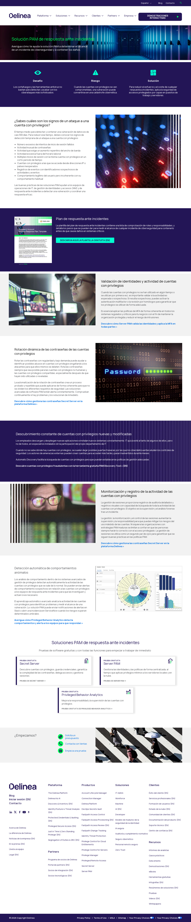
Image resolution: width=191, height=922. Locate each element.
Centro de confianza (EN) (161, 830)
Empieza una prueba (75, 750)
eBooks (152, 871)
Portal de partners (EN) (59, 865)
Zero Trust (120, 850)
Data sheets (155, 860)
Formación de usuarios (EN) (162, 803)
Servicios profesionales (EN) (162, 798)
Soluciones (61, 15)
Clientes (96, 15)
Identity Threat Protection (94, 836)
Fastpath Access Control (93, 814)
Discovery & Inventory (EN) (60, 803)
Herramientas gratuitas (160, 877)
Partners (112, 15)
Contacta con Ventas (76, 743)
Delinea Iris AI (54, 798)
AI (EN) (118, 809)
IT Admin (119, 793)
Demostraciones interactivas (157, 16)
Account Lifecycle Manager (94, 793)
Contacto (170, 3)
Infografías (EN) (156, 882)
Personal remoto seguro (126, 844)
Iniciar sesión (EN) (20, 799)
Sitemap (122, 918)
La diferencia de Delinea (20, 833)
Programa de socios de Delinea (62, 859)
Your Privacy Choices (139, 918)
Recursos (80, 15)
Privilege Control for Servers (95, 850)
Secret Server (88, 866)
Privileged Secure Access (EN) (62, 826)
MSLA (112, 918)
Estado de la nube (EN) (159, 809)
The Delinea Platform (58, 793)
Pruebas (153, 893)
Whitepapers (155, 903)
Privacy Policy (83, 918)
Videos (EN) (154, 898)
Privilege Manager (90, 855)
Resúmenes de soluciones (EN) (163, 887)
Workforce (120, 798)
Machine (119, 803)
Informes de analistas (159, 850)
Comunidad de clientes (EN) (162, 814)
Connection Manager (91, 798)
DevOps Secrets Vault (92, 809)
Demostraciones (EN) (159, 866)
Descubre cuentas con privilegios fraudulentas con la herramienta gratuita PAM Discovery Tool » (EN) (72, 465)
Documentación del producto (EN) (165, 819)
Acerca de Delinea (17, 827)
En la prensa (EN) (17, 844)
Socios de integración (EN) (60, 870)
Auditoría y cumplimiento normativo (131, 833)
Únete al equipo (16, 849)
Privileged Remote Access (94, 860)
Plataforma (43, 15)
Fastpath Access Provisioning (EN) (98, 819)
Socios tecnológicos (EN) (60, 875)
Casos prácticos (156, 855)
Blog (160, 3)
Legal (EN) (14, 854)
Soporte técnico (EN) (159, 825)
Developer (120, 814)
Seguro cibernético (124, 839)
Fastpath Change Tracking (94, 830)
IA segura (119, 828)
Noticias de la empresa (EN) (22, 838)
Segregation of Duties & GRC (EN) (63, 840)
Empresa (128, 15)
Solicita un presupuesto (72, 737)
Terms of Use (100, 918)
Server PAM (87, 871)
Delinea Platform (89, 803)
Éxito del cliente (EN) (158, 793)
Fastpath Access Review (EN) (95, 825)
